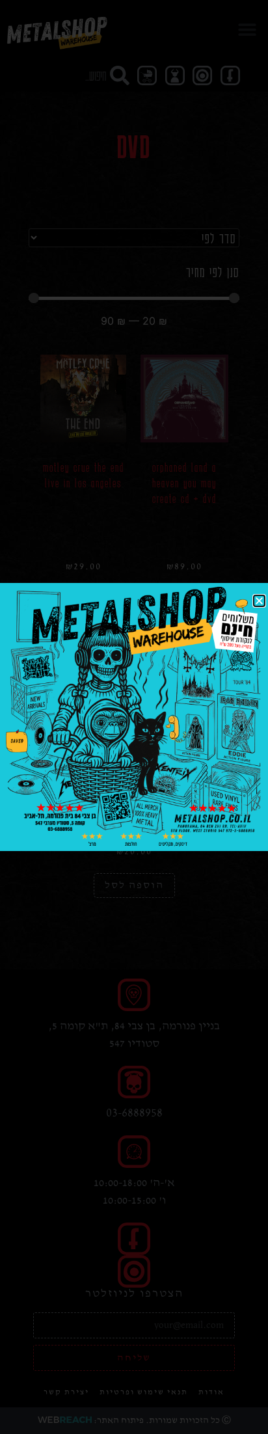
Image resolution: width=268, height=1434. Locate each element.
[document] (134, 717)
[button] (259, 601)
